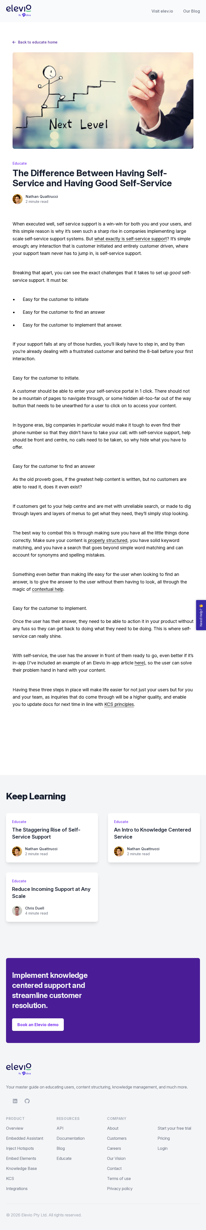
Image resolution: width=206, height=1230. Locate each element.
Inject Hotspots (20, 1148)
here (139, 662)
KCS (10, 1178)
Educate (64, 1158)
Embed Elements (21, 1158)
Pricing (164, 1138)
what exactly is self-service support (130, 238)
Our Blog (191, 11)
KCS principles (119, 704)
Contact (114, 1168)
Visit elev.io (162, 11)
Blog (61, 1148)
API (60, 1128)
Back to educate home (38, 42)
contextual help (47, 589)
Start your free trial (174, 1128)
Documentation (71, 1138)
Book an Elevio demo (38, 1024)
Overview (14, 1128)
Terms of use (119, 1178)
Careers (114, 1148)
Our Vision (116, 1158)
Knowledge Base (21, 1168)
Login (163, 1148)
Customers (117, 1138)
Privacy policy (120, 1188)
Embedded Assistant (24, 1138)
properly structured (107, 540)
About (112, 1128)
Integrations (17, 1188)
